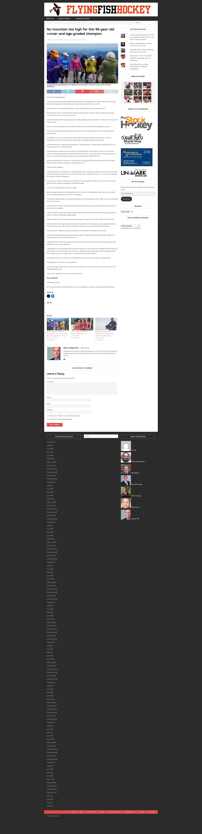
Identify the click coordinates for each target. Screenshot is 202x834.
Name (49, 397)
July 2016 (50, 806)
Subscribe (126, 199)
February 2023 (51, 582)
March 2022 (50, 619)
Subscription (91, 812)
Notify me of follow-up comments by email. (64, 416)
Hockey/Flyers (64, 19)
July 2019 (50, 726)
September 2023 (52, 559)
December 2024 (52, 509)
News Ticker (76, 40)
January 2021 (51, 666)
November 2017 (52, 792)
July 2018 (50, 766)
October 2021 (51, 636)
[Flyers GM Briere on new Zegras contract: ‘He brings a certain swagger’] (138, 92)
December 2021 (52, 629)
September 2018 (52, 759)
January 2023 (51, 585)
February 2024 (51, 542)
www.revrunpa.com (107, 287)
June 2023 (50, 569)
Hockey (102, 812)
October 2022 (51, 595)
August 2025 (51, 482)
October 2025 (51, 475)
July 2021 (50, 645)
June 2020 (50, 689)
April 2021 (50, 655)
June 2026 (50, 449)
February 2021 (51, 662)
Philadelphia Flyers (115, 812)
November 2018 (52, 752)
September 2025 (52, 479)
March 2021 (50, 659)
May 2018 (50, 772)
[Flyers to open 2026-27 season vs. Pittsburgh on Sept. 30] (128, 99)
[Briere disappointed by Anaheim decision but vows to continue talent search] (138, 99)
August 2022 (51, 602)
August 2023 (51, 562)
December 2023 (52, 549)
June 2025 (50, 489)
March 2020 (50, 699)
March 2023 (50, 579)
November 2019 (52, 712)
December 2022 (52, 589)
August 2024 (51, 522)
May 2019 (50, 732)
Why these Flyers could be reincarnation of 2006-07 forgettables (139, 66)
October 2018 (51, 756)
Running (84, 40)
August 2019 (51, 722)
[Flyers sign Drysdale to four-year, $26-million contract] (147, 85)
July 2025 (50, 485)
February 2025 (51, 502)
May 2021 (50, 652)
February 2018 (51, 782)
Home (73, 812)
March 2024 (50, 539)
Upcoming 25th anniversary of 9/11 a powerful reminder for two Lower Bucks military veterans (142, 37)
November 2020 (52, 672)
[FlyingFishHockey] (101, 15)
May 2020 (50, 692)
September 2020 (52, 679)
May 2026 (50, 452)
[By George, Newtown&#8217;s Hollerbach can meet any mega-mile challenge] (106, 324)
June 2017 (50, 799)
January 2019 (51, 746)
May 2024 (50, 532)
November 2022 (52, 592)
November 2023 (52, 552)
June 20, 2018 (54, 40)
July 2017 (50, 796)
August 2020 (51, 682)
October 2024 (51, 515)
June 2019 (50, 729)
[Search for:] (144, 22)
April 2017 (50, 802)
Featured (141, 812)
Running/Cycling (82, 19)
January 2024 (51, 545)
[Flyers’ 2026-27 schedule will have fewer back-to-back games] (128, 92)
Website (49, 410)
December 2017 (52, 789)
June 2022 (50, 609)
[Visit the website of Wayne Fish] (64, 359)
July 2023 (50, 565)
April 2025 (50, 495)
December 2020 (52, 669)
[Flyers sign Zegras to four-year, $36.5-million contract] (147, 92)
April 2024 (50, 535)
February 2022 (51, 622)
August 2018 (51, 762)
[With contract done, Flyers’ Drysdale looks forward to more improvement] (138, 85)
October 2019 (51, 716)
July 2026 (50, 445)
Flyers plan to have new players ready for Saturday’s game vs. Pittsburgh (141, 58)
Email (49, 404)
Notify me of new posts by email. (60, 419)
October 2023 (51, 555)
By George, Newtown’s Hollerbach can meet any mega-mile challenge (104, 333)
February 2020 (51, 702)
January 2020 (51, 706)
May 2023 (50, 572)
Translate (137, 228)
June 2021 (50, 649)
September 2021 (52, 639)
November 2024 (52, 512)
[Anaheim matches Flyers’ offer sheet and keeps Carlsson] (147, 99)
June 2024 (50, 529)
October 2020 (51, 676)
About (81, 812)
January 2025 (51, 505)
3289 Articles (85, 348)
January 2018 (51, 786)
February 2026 (51, 462)
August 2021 (50, 642)
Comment (50, 382)
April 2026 (50, 455)
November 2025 (52, 472)
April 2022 (50, 615)
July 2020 (50, 686)
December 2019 (52, 709)
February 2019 (51, 742)
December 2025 (52, 469)
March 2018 (50, 779)
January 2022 (51, 625)
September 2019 (52, 719)
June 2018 (50, 769)
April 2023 (50, 575)
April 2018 (50, 776)
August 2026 (51, 442)
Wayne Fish (65, 40)
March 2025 (50, 499)
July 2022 (50, 605)
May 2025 (50, 492)
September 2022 (52, 599)
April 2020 (50, 696)
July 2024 (50, 525)
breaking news (129, 812)
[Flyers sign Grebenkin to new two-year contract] (128, 85)
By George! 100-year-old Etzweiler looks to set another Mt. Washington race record (57, 333)
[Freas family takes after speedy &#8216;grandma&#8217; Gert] (82, 324)
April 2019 (50, 736)
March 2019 (50, 739)
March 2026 (50, 459)
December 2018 (52, 749)
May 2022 (50, 612)
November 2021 (52, 632)
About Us (50, 19)
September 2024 (52, 519)
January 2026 (51, 465)
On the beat (152, 812)
